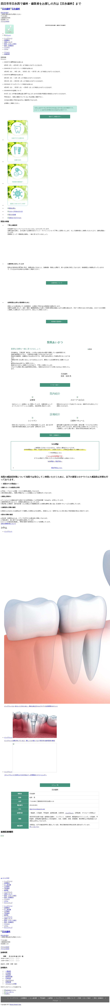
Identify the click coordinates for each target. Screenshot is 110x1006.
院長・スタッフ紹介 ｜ (86, 998)
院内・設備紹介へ (55, 435)
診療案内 (7, 40)
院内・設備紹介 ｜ (100, 998)
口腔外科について (56, 283)
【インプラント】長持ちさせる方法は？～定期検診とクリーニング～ (25, 775)
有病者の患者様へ (56, 321)
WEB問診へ (51, 461)
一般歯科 (8, 971)
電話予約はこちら (56, 467)
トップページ (8, 38)
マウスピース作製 (11, 984)
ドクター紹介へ (55, 385)
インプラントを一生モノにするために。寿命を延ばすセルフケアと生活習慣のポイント (31, 706)
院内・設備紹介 (9, 45)
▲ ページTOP (5, 878)
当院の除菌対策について (8, 523)
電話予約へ (58, 461)
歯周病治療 (9, 976)
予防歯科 (7, 888)
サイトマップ (8, 903)
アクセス (7, 47)
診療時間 (7, 54)
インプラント (8, 531)
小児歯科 (7, 886)
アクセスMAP (5, 21)
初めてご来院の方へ (55, 116)
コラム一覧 (55, 785)
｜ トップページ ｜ (14, 998)
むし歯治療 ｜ (35, 998)
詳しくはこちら (34, 826)
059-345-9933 (4, 12)
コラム (6, 49)
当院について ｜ (72, 998)
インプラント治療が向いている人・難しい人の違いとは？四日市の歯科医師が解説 (29, 740)
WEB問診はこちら (56, 453)
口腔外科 (8, 978)
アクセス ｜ (57, 1000)
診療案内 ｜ (25, 998)
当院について (8, 42)
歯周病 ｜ (51, 998)
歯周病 (6, 890)
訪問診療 (8, 982)
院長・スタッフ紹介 (10, 44)
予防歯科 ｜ (44, 998)
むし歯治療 (7, 885)
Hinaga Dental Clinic (15, 1004)
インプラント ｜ (61, 998)
